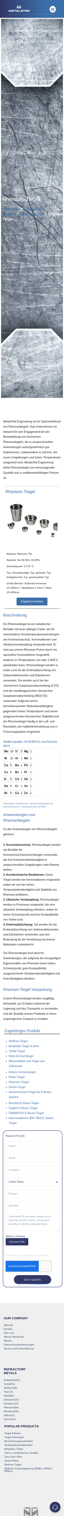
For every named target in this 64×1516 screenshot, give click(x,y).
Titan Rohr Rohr (13, 1456)
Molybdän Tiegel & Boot (24, 1046)
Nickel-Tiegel (17, 1087)
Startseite (11, 209)
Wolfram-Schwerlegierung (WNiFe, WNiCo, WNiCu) (28, 1469)
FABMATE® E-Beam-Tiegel (26, 1113)
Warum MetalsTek (14, 1336)
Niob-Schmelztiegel (21, 1056)
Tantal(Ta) (9, 1384)
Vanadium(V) (11, 1403)
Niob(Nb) (9, 1395)
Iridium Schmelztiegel (22, 1072)
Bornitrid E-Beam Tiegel (24, 1103)
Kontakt (8, 1329)
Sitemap (8, 1325)
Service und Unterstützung (19, 1348)
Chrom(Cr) (10, 1419)
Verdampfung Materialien (18, 1445)
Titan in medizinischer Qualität (21, 1453)
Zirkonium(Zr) (11, 1399)
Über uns (9, 1333)
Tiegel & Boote (12, 1433)
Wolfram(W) (10, 1388)
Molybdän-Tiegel (13, 1449)
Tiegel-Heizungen (14, 1437)
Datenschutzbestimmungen (19, 1344)
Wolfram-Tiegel (12, 1464)
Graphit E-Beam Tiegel (23, 1108)
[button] (53, 9)
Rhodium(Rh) (11, 1411)
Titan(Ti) (8, 1391)
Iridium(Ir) (9, 1415)
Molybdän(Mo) (12, 1380)
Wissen (8, 1340)
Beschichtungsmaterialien (18, 1441)
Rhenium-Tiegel (19, 1082)
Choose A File (17, 1241)
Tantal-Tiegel (17, 1051)
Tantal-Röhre (11, 1460)
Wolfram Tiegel (18, 1041)
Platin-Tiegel (17, 1077)
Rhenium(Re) (31, 213)
